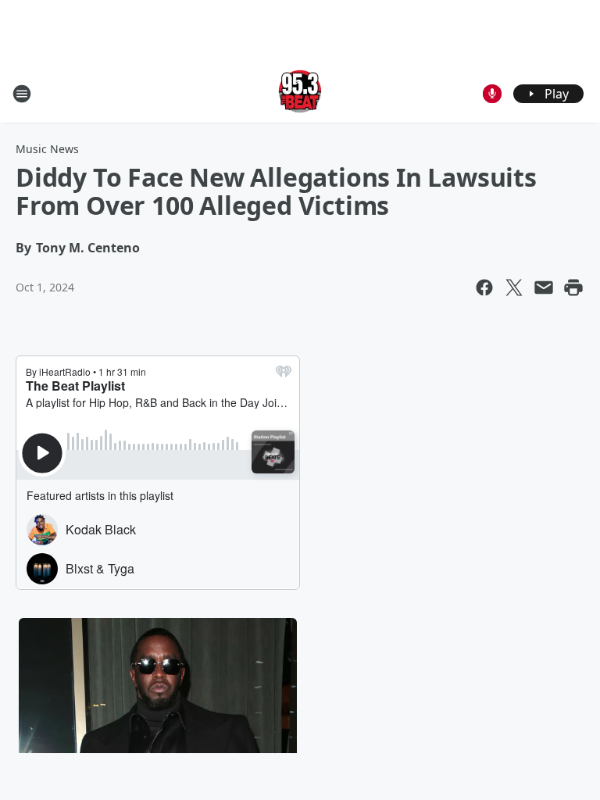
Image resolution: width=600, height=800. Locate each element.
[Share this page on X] (514, 287)
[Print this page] (573, 287)
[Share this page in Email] (544, 287)
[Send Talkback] (492, 93)
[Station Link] (300, 93)
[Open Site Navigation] (21, 93)
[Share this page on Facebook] (484, 287)
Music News (47, 148)
